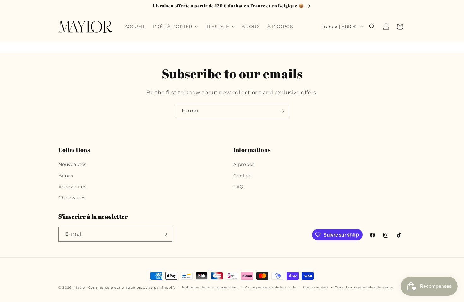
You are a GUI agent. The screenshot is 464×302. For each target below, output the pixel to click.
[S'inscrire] (282, 111)
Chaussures (72, 198)
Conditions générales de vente (364, 287)
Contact (242, 175)
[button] (175, 26)
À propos (244, 164)
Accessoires (72, 187)
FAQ (238, 187)
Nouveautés (72, 164)
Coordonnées (316, 287)
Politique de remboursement (210, 287)
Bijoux (66, 175)
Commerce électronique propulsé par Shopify (132, 287)
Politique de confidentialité (270, 287)
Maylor (80, 287)
